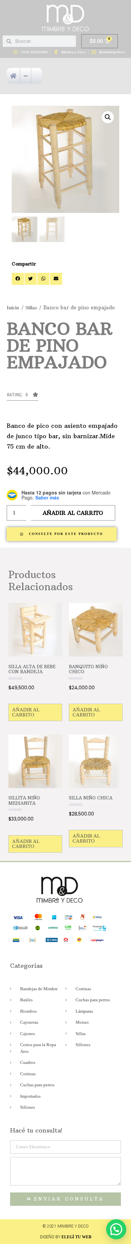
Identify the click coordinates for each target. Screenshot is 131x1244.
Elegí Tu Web (76, 1237)
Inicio (13, 307)
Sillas (31, 307)
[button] (22, 396)
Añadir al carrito (73, 513)
